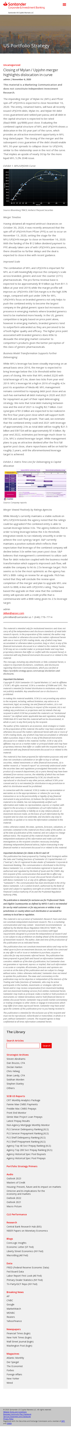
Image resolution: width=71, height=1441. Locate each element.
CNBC (10, 1300)
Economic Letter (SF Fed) (20, 1246)
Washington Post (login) (19, 1345)
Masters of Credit (16, 1182)
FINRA (9, 1423)
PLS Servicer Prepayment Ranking (25, 1133)
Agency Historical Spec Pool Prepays (26, 1158)
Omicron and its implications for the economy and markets (26, 1192)
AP (8, 1296)
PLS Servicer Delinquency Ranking (25, 1129)
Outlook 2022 (14, 1198)
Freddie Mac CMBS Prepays (21, 1108)
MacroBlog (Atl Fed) (17, 1255)
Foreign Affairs (14, 1374)
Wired (10, 1382)
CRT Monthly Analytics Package (23, 1100)
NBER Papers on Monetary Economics (27, 1230)
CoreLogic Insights (16, 1242)
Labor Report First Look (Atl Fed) (24, 1275)
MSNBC (11, 1312)
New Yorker (13, 1378)
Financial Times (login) (18, 1333)
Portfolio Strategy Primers (22, 1166)
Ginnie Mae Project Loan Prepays (24, 1116)
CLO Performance (17, 1214)
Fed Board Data (15, 1271)
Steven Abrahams (16, 1058)
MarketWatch (14, 1308)
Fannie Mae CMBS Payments (22, 1104)
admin (6, 79)
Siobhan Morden (15, 1079)
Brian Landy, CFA (16, 1075)
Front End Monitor (16, 1112)
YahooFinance (14, 1321)
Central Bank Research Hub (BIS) (24, 1226)
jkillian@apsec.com (13, 613)
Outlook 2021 (14, 1202)
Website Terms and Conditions (15, 1412)
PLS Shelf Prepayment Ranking (23, 1141)
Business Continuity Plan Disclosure (17, 1414)
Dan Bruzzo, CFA (16, 1062)
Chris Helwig (13, 1071)
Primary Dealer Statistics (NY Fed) (25, 1279)
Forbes (10, 1370)
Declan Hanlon (14, 1067)
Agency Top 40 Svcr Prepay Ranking (26, 1145)
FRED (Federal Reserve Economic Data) (28, 1267)
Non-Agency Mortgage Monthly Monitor (28, 1125)
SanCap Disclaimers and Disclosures (17, 1416)
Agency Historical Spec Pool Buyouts (26, 1154)
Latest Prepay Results (18, 1120)
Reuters (11, 1316)
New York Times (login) (19, 1337)
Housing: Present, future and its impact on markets (34, 1186)
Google (10, 1304)
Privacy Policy (8, 1419)
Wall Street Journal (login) (20, 1341)
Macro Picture (14, 1206)
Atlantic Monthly (15, 1357)
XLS (46, 1129)
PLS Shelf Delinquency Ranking (23, 1137)
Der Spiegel (13, 1362)
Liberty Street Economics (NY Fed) (25, 1251)
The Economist (15, 1366)
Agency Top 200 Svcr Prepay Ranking (26, 1150)
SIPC (63, 1421)
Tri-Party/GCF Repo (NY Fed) (22, 1284)
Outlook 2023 (14, 1178)
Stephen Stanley (15, 1083)
